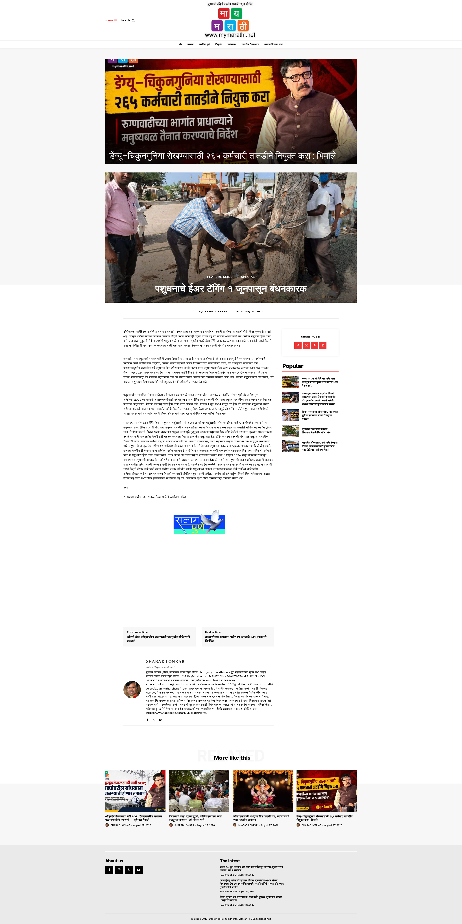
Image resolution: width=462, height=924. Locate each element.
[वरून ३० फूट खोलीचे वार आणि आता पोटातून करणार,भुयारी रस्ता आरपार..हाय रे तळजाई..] (290, 382)
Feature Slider (221, 276)
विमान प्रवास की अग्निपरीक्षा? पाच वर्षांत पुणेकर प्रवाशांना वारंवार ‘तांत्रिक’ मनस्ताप (320, 415)
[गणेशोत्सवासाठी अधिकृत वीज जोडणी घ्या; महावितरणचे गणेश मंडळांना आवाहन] (263, 791)
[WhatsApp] (322, 345)
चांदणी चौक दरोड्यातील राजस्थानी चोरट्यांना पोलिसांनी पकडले (158, 639)
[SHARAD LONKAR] (132, 690)
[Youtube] (160, 718)
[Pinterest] (314, 345)
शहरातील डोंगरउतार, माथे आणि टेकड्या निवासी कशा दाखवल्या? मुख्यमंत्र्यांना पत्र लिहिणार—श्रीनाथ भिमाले (319, 446)
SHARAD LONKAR (216, 311)
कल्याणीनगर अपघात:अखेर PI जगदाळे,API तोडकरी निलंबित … (235, 639)
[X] (153, 718)
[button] (128, 20)
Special (248, 276)
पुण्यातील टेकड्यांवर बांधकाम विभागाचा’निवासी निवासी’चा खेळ (316, 430)
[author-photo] (107, 825)
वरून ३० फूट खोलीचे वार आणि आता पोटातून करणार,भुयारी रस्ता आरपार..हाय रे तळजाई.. (320, 382)
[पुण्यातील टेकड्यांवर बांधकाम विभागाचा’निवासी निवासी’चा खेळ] (290, 431)
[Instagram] (119, 870)
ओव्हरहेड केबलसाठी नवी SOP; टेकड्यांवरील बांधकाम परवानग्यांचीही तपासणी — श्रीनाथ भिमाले (133, 818)
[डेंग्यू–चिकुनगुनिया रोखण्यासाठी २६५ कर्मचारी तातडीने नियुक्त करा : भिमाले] (327, 791)
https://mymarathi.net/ (160, 667)
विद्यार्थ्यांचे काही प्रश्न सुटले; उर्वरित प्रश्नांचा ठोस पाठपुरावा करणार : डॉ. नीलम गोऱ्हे (195, 818)
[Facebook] (147, 718)
